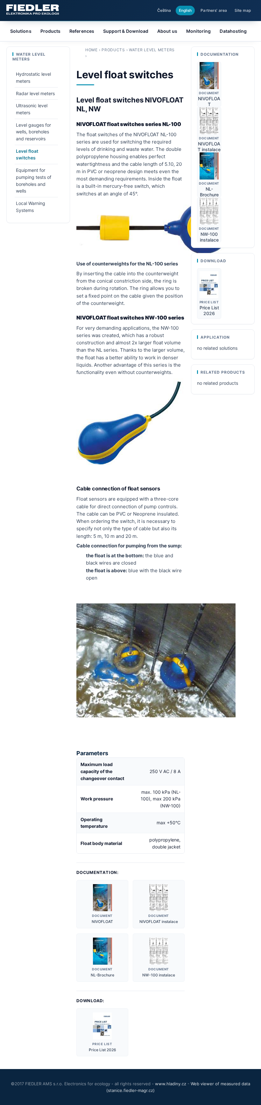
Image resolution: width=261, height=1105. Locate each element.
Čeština (164, 10)
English (185, 10)
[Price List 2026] (102, 1025)
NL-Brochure (102, 975)
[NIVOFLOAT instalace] (158, 897)
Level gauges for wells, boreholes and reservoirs (33, 131)
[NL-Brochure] (102, 951)
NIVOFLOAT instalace (158, 921)
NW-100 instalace (158, 975)
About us (167, 31)
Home (91, 49)
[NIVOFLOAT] (102, 897)
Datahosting (233, 31)
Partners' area (214, 10)
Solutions (21, 31)
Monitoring (198, 31)
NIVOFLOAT (102, 921)
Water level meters (152, 49)
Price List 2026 (102, 1049)
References (81, 31)
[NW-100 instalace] (158, 951)
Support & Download (125, 31)
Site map (243, 10)
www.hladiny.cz (170, 1083)
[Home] (32, 9)
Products (113, 49)
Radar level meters (35, 93)
